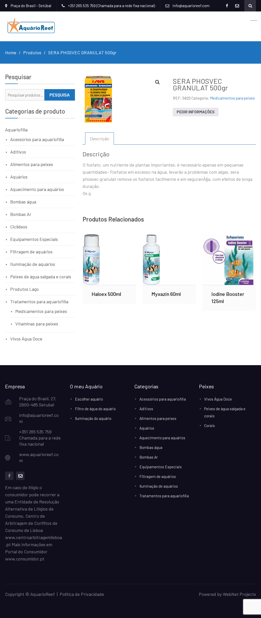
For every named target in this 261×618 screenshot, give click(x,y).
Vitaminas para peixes (36, 323)
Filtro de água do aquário (95, 408)
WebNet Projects (239, 594)
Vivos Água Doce (26, 338)
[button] (157, 82)
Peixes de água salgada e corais (40, 276)
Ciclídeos (18, 226)
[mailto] (20, 476)
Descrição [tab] (99, 138)
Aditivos (18, 152)
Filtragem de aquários (31, 251)
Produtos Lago (24, 289)
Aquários (19, 177)
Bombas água (23, 201)
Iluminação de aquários (32, 264)
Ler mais (109, 259)
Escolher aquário (89, 399)
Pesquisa (59, 95)
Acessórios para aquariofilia (37, 139)
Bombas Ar (20, 214)
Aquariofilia (16, 129)
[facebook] (9, 476)
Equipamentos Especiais (34, 239)
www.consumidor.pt (24, 558)
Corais (209, 425)
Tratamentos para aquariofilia (39, 301)
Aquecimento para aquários (37, 189)
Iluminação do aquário (93, 418)
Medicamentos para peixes (232, 98)
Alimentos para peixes (31, 164)
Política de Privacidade (82, 594)
